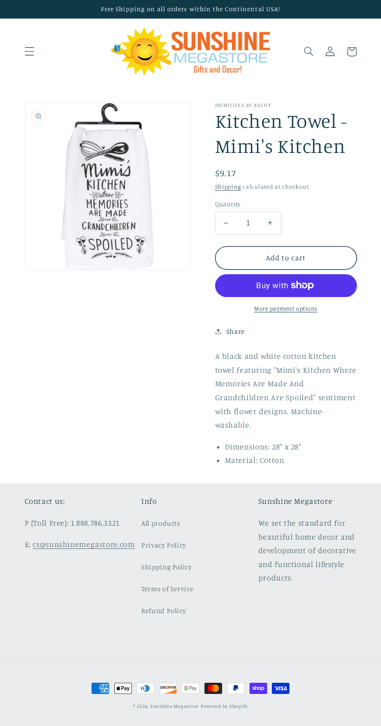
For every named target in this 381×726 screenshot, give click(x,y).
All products (160, 523)
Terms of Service (167, 589)
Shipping (228, 186)
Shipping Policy (166, 567)
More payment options (285, 308)
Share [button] (235, 331)
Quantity (228, 204)
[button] (29, 51)
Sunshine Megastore (174, 706)
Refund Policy (163, 610)
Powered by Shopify (224, 706)
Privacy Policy (163, 545)
